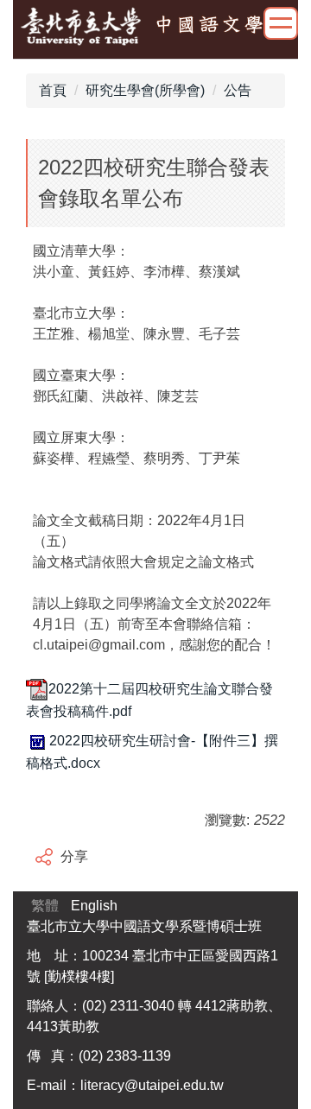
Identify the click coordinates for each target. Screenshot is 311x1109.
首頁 (53, 90)
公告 (237, 90)
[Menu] (280, 23)
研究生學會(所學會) (145, 90)
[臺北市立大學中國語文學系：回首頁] (155, 27)
